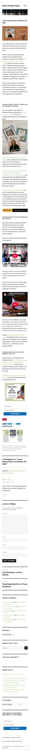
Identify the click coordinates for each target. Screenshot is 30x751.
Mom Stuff (22, 445)
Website (4, 552)
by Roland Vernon (12, 190)
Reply (4, 494)
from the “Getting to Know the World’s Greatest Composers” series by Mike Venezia (14, 173)
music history (12, 450)
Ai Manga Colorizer (10, 606)
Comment (5, 513)
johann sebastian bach (12, 448)
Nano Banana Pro (9, 602)
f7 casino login (8, 619)
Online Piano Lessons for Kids (11, 737)
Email (4, 544)
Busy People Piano (11, 6)
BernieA (8, 479)
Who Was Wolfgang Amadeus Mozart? (15, 678)
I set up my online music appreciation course (14, 61)
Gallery (17, 445)
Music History (5, 447)
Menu (25, 5)
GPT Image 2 (8, 611)
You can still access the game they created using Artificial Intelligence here (14, 362)
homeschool (16, 447)
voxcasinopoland (9, 615)
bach (11, 447)
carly (6, 445)
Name (4, 537)
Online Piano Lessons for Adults (12, 741)
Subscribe (15, 414)
